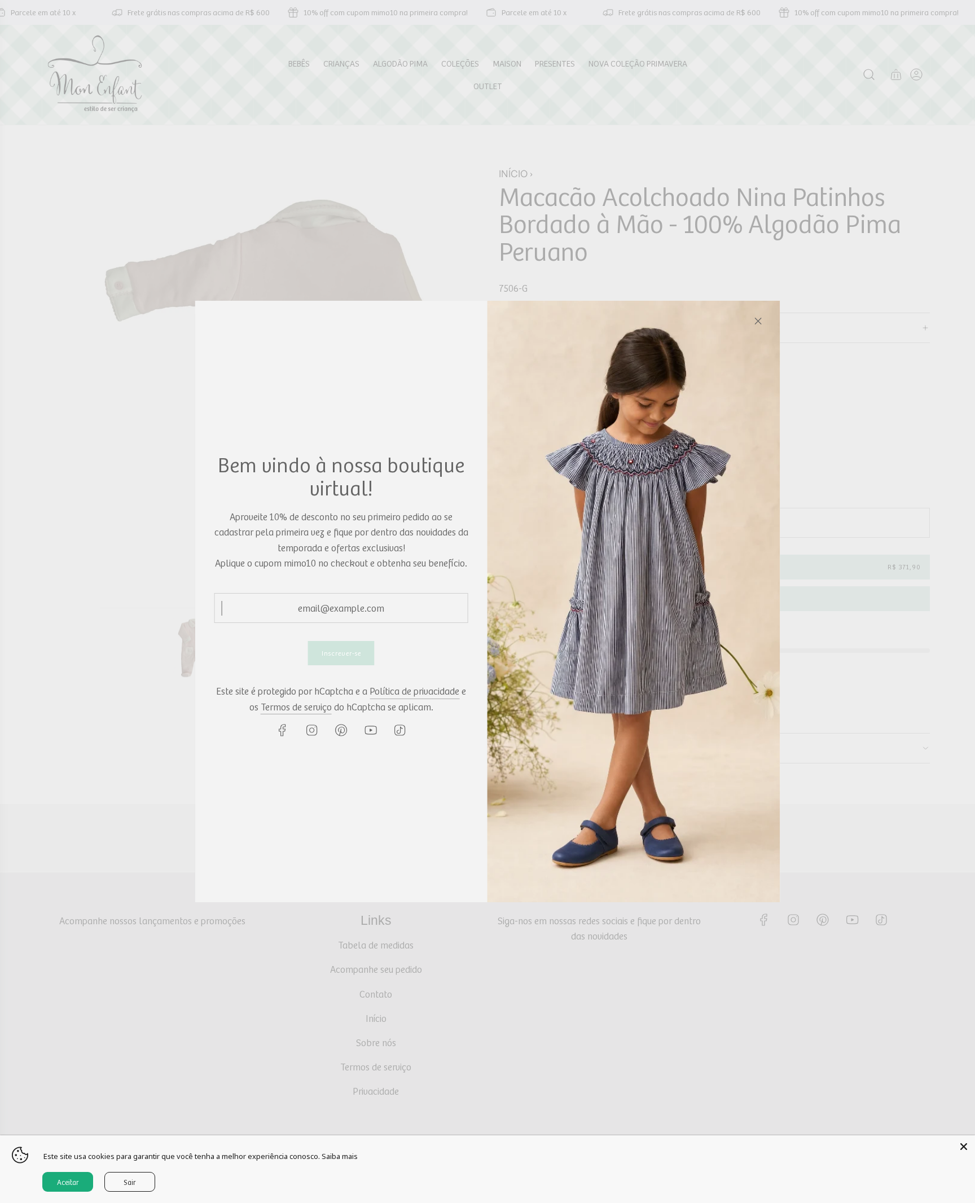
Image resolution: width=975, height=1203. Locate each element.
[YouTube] (370, 730)
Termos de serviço (296, 706)
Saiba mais (340, 1156)
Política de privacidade (414, 690)
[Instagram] (312, 730)
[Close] (757, 321)
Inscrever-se (341, 653)
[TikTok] (400, 730)
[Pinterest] (341, 730)
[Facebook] (282, 730)
